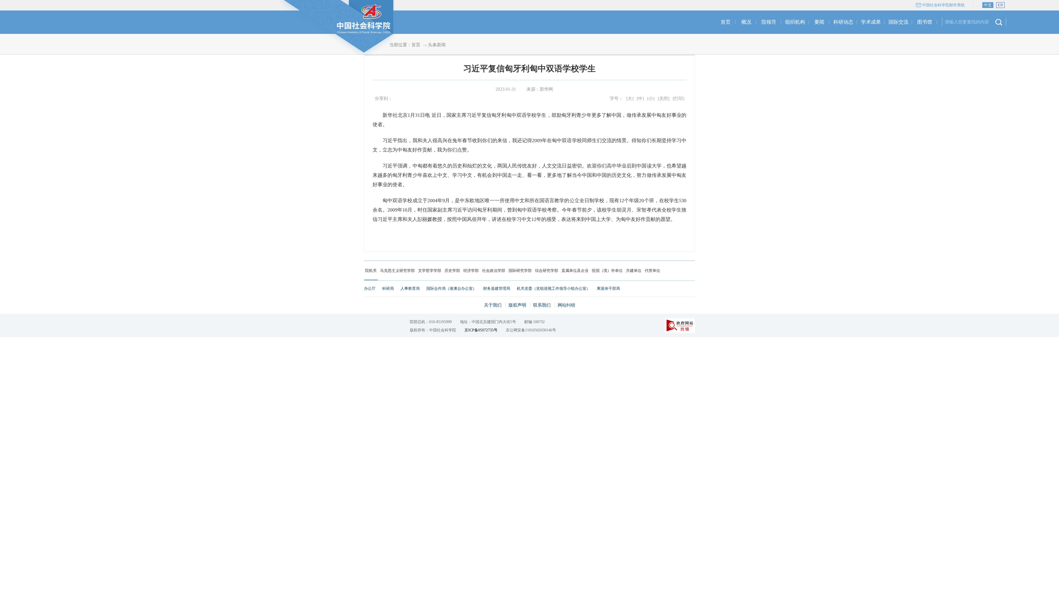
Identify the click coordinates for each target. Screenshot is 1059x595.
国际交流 (898, 22)
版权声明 (517, 305)
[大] (629, 98)
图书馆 (924, 22)
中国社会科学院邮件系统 (943, 5)
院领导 (768, 22)
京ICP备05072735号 (481, 330)
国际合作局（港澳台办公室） (451, 288)
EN (1000, 5)
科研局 (388, 288)
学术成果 (871, 22)
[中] (640, 98)
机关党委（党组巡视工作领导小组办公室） (553, 288)
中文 (988, 5)
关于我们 (493, 305)
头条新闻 (437, 44)
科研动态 (843, 22)
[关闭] (663, 98)
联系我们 (542, 305)
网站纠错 (566, 305)
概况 (746, 22)
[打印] (678, 98)
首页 (726, 22)
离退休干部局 (608, 288)
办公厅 (370, 288)
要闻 (819, 22)
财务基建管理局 (496, 288)
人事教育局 (410, 288)
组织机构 (795, 22)
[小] (650, 98)
